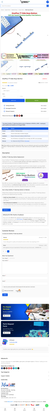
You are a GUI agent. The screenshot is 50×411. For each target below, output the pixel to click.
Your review (5, 260)
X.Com (44, 220)
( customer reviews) (12, 82)
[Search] (48, 6)
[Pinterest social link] (11, 368)
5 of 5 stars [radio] (14, 258)
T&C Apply (27, 141)
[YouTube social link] (19, 116)
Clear (22, 96)
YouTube (32, 220)
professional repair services (19, 184)
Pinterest (5, 222)
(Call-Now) (11, 394)
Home (2, 9)
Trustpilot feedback (27, 219)
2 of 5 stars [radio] (11, 258)
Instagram (37, 220)
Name (4, 275)
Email (4, 281)
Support (3, 376)
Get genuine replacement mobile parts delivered (30, 167)
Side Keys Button (29, 9)
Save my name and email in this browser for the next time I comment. (19, 286)
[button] (2, 35)
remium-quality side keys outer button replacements (26, 161)
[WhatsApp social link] (16, 368)
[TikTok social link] (22, 116)
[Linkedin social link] (14, 368)
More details (43, 111)
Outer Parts (21, 9)
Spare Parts (7, 9)
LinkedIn (9, 222)
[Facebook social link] (15, 116)
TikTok (41, 220)
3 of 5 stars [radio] (12, 258)
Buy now (36, 100)
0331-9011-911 (12, 397)
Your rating (5, 258)
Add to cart (13, 100)
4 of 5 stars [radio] (13, 258)
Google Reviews (41, 219)
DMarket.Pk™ (10, 401)
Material (3, 88)
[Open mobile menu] (2, 2)
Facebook (16, 222)
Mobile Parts (14, 9)
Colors (3, 93)
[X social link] (4, 368)
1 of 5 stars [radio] (9, 258)
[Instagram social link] (17, 116)
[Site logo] (25, 1)
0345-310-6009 (4, 397)
